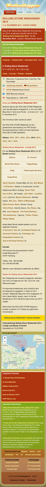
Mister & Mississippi (26, 201)
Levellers (38, 194)
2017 (17, 138)
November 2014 (31, 60)
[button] (23, 349)
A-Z (22, 454)
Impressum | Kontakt (17, 480)
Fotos (28, 12)
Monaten (24, 451)
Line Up (12, 74)
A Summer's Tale (10, 230)
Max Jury (13, 201)
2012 (5, 141)
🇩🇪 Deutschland (30, 86)
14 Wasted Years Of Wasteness (14, 378)
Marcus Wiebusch (23, 197)
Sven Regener (13, 212)
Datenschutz (31, 480)
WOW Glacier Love (9, 399)
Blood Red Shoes (12, 164)
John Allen (28, 194)
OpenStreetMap (32, 368)
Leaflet (22, 368)
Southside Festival (29, 230)
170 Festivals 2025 (33, 469)
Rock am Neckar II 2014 (11, 394)
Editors (12, 157)
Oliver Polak (8, 208)
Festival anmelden (12, 462)
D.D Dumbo (8, 186)
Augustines (12, 177)
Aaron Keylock (9, 183)
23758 (9, 90)
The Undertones (9, 215)
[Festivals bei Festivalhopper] (23, 5)
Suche (37, 12)
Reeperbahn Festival (11, 237)
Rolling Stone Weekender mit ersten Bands (18, 438)
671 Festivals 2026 (33, 466)
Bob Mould (38, 183)
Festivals (10, 12)
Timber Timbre (31, 215)
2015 (28, 138)
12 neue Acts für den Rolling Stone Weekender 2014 (21, 423)
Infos (5, 74)
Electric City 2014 (9, 390)
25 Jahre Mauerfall (9, 382)
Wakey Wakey (8, 219)
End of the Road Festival (13, 241)
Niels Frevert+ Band (11, 204)
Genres (32, 451)
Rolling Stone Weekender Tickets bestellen (22, 318)
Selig (12, 170)
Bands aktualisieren (12, 466)
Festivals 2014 (17, 60)
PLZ (17, 454)
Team (34, 476)
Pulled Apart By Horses (33, 170)
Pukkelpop (26, 234)
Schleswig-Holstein (15, 86)
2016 (23, 138)
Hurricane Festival (10, 234)
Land (38, 451)
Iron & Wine (8, 194)
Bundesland (9, 454)
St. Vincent (32, 157)
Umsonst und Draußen (33, 454)
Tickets (21, 74)
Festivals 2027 (12, 469)
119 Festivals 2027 (33, 462)
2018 (12, 138)
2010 (16, 141)
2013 (38, 138)
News (20, 12)
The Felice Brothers (28, 212)
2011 (10, 141)
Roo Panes (31, 208)
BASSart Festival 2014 (10, 386)
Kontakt (29, 74)
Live (4, 197)
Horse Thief (29, 190)
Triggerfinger (32, 164)
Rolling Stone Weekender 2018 (16, 36)
